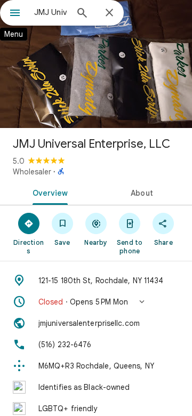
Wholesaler (32, 172)
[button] (96, 302)
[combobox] (50, 12)
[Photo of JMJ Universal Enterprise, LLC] (96, 64)
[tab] (48, 192)
